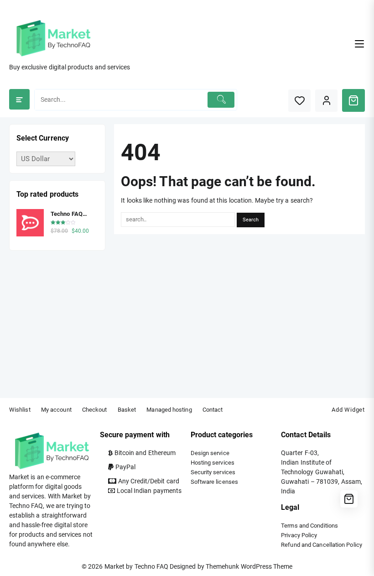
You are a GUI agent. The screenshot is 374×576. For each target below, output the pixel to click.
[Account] (326, 100)
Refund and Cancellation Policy (321, 544)
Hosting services (212, 462)
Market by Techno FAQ (136, 566)
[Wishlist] (299, 100)
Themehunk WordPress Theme (249, 566)
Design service (210, 453)
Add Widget (348, 409)
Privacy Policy (299, 535)
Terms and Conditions (309, 525)
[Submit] (221, 100)
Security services (213, 472)
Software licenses (214, 481)
